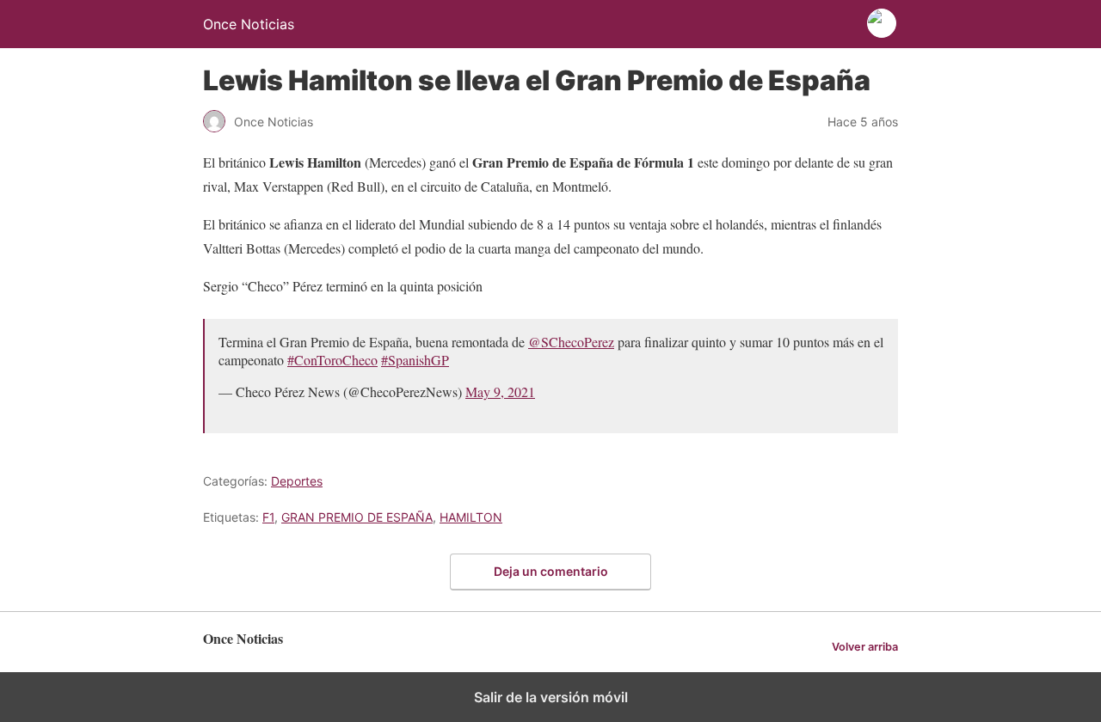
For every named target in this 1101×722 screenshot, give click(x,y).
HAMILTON (471, 517)
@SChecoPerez (571, 342)
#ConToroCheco (332, 360)
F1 (268, 517)
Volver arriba (865, 646)
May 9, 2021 (500, 391)
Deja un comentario (551, 571)
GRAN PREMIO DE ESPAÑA (357, 517)
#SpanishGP (415, 360)
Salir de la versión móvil (551, 697)
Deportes (297, 481)
